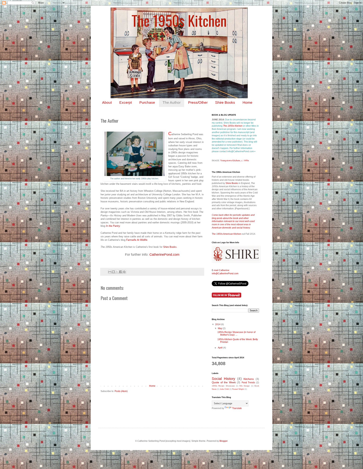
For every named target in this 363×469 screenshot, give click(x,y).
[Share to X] (117, 272)
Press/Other (198, 102)
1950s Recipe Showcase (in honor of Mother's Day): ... (236, 333)
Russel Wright (238, 389)
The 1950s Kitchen (179, 20)
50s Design (244, 386)
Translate (237, 408)
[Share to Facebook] (121, 272)
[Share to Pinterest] (124, 272)
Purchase (147, 102)
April (220, 347)
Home (247, 102)
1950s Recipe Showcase (223, 386)
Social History (223, 379)
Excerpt (125, 102)
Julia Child (224, 389)
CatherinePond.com (164, 254)
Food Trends (248, 382)
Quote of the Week (224, 382)
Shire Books (225, 102)
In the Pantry (113, 225)
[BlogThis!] (113, 272)
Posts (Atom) (121, 391)
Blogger (223, 441)
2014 (218, 324)
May (220, 328)
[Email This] (110, 272)
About (107, 102)
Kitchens (249, 378)
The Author (172, 102)
